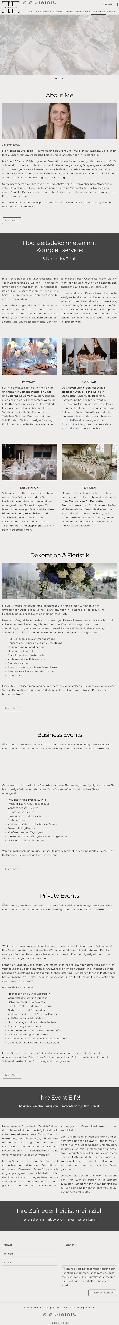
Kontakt (111, 11)
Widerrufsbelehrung (73, 1307)
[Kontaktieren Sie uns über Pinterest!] (42, 3)
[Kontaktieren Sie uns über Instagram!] (30, 3)
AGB (26, 1307)
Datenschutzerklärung (96, 1268)
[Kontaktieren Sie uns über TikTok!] (36, 3)
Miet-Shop (108, 4)
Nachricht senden (102, 1292)
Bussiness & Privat (63, 11)
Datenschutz (38, 1307)
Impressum (53, 1307)
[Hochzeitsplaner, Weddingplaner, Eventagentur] (12, 7)
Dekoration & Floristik (39, 11)
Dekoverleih (98, 11)
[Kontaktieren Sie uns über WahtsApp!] (24, 3)
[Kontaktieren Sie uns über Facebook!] (48, 3)
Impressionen (82, 11)
